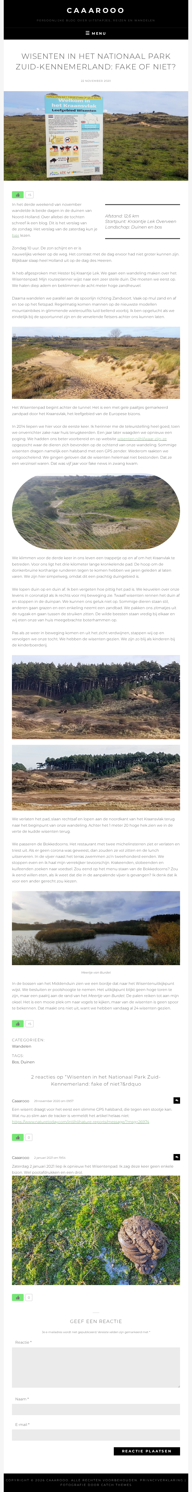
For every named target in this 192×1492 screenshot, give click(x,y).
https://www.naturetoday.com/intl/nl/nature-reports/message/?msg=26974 (80, 1122)
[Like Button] (18, 194)
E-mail (22, 1424)
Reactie (23, 1342)
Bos (15, 1062)
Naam (22, 1399)
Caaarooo (96, 10)
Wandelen (21, 1046)
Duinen (28, 1062)
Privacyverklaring (161, 1480)
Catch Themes (116, 1485)
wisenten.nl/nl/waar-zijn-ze (142, 439)
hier (15, 235)
